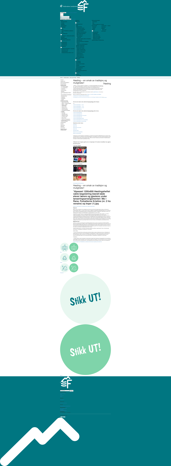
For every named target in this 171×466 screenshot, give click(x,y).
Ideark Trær (75, 128)
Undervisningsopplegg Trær (77, 116)
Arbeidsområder (66, 77)
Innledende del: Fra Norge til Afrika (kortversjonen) (81, 95)
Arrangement (62, 399)
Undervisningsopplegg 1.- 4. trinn (78, 104)
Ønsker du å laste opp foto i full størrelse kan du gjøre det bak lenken (84, 206)
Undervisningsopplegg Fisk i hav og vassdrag (80, 119)
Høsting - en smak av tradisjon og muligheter (94, 94)
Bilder (61, 394)
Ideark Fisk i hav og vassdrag (77, 131)
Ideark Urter (75, 126)
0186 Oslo (61, 409)
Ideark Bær (75, 124)
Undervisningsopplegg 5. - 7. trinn (78, 106)
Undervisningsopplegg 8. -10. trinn (78, 107)
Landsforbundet (62, 12)
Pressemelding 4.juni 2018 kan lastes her (78, 183)
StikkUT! (75, 12)
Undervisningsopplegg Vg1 (77, 109)
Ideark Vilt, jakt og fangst (77, 133)
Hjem (62, 77)
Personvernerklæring (63, 403)
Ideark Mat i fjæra (76, 130)
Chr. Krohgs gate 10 (63, 408)
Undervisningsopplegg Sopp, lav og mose (79, 115)
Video (61, 396)
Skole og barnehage (73, 77)
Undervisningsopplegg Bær (77, 112)
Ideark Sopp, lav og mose (77, 127)
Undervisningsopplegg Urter (77, 113)
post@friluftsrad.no (96, 91)
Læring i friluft (72, 12)
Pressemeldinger (63, 393)
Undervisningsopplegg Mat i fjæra (78, 118)
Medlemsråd (68, 12)
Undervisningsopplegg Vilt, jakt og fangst (79, 121)
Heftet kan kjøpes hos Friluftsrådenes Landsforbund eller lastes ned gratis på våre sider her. (87, 241)
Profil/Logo (62, 395)
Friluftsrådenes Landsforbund (65, 406)
